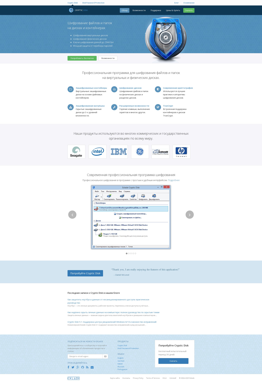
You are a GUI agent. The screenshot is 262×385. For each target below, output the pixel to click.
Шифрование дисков (130, 87)
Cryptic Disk (73, 3)
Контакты (126, 378)
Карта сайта (115, 378)
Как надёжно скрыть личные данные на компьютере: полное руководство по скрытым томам (113, 312)
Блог (176, 3)
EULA (165, 378)
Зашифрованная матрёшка (90, 105)
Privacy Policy (138, 378)
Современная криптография (178, 87)
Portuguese (122, 369)
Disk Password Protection (93, 3)
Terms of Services (153, 378)
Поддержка (156, 10)
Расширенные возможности (134, 105)
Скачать (189, 10)
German (121, 361)
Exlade (191, 378)
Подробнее (174, 180)
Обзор (125, 10)
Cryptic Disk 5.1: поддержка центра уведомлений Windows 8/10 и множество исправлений (112, 321)
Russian (121, 366)
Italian (120, 363)
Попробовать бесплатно (82, 58)
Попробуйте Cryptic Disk (85, 273)
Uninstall (173, 378)
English (120, 358)
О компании (188, 3)
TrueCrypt (168, 105)
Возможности (139, 10)
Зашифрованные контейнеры (91, 87)
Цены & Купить (173, 10)
